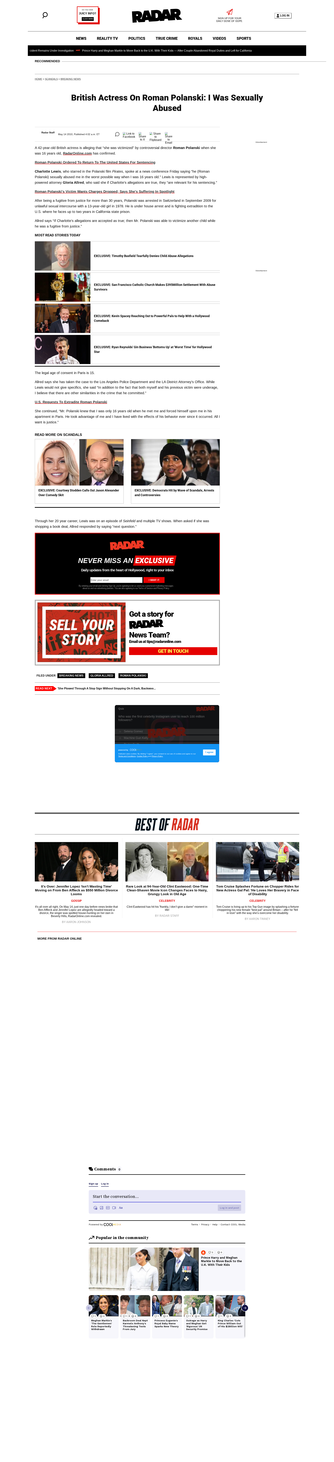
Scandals (51, 79)
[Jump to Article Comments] (117, 134)
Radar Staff (48, 132)
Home (38, 79)
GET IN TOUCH (173, 651)
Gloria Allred (101, 675)
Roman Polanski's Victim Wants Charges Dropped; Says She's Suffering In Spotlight (104, 191)
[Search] (45, 17)
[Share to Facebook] (129, 134)
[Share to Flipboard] (155, 134)
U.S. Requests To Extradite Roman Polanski (71, 402)
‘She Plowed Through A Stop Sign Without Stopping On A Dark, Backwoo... (106, 688)
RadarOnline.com (77, 153)
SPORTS (244, 38)
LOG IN (284, 15)
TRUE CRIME (167, 38)
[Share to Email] (168, 134)
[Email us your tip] (88, 23)
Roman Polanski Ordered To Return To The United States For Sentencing (95, 162)
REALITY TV (107, 38)
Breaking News (71, 79)
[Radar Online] (157, 15)
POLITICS (136, 38)
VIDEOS (219, 38)
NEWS (81, 38)
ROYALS (195, 38)
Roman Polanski (133, 675)
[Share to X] (142, 134)
